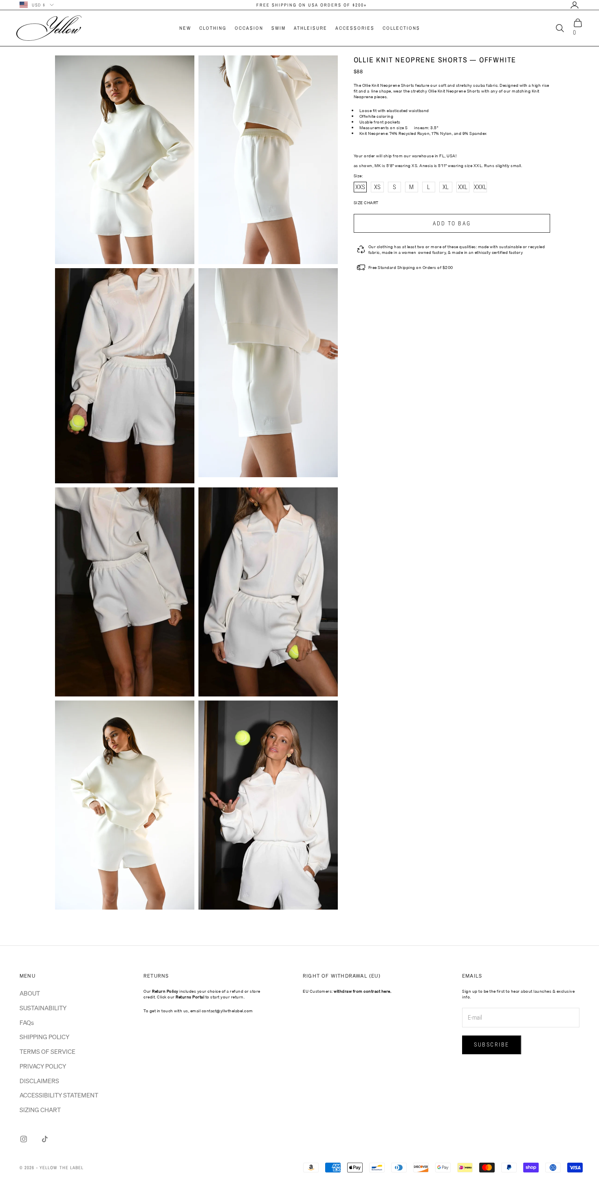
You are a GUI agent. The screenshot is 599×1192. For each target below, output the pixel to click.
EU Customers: (347, 991)
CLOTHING (213, 28)
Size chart (366, 202)
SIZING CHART (40, 1110)
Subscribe (491, 1044)
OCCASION (249, 28)
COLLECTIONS (401, 28)
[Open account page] (574, 5)
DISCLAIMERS (39, 1081)
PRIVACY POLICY (43, 1066)
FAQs (27, 1022)
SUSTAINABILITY (43, 1008)
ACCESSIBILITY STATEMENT (59, 1095)
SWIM (278, 28)
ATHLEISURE (310, 28)
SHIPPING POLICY (44, 1037)
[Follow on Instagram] (24, 1139)
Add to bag (452, 223)
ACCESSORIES (354, 28)
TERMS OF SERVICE (47, 1051)
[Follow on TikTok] (45, 1139)
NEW (185, 28)
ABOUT (30, 993)
